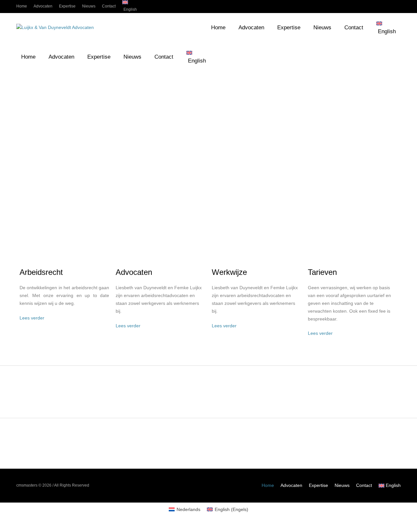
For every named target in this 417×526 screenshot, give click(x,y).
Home (268, 485)
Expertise (318, 485)
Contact (364, 485)
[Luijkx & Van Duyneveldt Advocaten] (55, 28)
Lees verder (32, 317)
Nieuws (342, 485)
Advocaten (291, 485)
